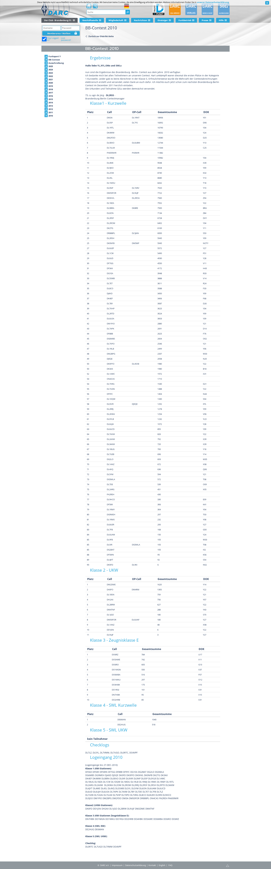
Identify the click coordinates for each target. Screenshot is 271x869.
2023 (50, 72)
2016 (50, 96)
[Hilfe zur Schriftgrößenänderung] (95, 7)
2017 (50, 92)
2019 (50, 86)
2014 (50, 102)
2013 (50, 105)
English (162, 865)
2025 (50, 66)
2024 (50, 69)
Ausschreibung (56, 63)
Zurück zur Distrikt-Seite (101, 36)
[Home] (89, 7)
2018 (50, 89)
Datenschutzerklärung (135, 865)
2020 (50, 82)
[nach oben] (227, 865)
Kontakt (152, 865)
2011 (50, 112)
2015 (50, 99)
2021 (50, 79)
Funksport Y (54, 56)
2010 (50, 115)
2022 (50, 76)
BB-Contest (54, 59)
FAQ (170, 865)
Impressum (117, 865)
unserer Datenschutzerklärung (213, 2)
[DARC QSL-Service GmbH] (175, 9)
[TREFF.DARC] (158, 9)
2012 (50, 109)
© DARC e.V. (103, 865)
